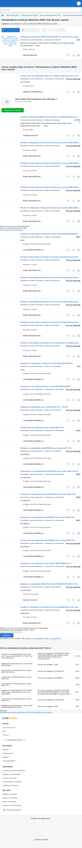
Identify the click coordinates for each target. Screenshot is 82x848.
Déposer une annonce (13, 110)
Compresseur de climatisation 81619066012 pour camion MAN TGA (47, 517)
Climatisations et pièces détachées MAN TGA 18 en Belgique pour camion (26, 712)
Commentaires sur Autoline (12, 782)
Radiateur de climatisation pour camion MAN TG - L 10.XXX (44, 407)
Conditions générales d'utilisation (14, 770)
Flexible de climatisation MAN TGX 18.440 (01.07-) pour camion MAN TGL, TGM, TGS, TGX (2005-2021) (17, 656)
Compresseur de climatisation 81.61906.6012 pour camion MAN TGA (47, 494)
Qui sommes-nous (9, 727)
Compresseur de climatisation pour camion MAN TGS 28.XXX (16, 671)
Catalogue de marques (10, 785)
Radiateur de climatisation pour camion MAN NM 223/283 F (16, 664)
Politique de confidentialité (11, 774)
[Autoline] (2, 15)
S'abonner (6, 635)
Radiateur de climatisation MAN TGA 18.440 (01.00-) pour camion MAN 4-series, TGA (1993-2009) (16, 692)
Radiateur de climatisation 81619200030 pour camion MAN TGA (45, 448)
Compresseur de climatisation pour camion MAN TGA (42, 427)
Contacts (6, 735)
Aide (4, 731)
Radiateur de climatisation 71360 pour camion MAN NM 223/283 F (46, 363)
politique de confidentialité (34, 638)
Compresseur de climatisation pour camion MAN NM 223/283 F (45, 386)
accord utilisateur (55, 638)
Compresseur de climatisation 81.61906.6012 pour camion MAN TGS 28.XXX (51, 471)
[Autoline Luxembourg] (14, 3)
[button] (79, 3)
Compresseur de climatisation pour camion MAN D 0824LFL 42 (45, 563)
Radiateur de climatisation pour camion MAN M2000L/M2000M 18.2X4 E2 (16, 706)
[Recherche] (79, 10)
